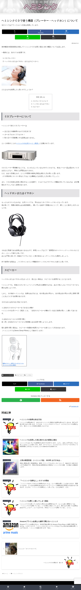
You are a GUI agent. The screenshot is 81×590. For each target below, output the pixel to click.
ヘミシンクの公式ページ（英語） (28, 143)
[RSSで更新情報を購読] (60, 400)
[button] (53, 37)
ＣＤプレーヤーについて (40, 101)
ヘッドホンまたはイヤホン (41, 104)
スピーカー (36, 107)
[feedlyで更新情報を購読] (21, 400)
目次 (37, 97)
